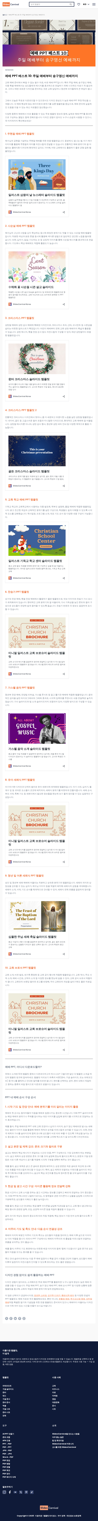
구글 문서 (6, 1399)
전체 (4, 1415)
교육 (54, 1385)
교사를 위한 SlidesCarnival (64, 1447)
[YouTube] (15, 1492)
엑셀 (4, 1405)
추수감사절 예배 (77, 1298)
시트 (54, 1409)
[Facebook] (10, 1492)
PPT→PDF (7, 1444)
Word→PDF (8, 1457)
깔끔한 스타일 (40, 1295)
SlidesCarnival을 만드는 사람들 (65, 1434)
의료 (54, 1392)
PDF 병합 (6, 1463)
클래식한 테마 (67, 1295)
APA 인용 (6, 1440)
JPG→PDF (7, 1450)
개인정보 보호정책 (73, 1515)
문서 (54, 1405)
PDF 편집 (6, 1460)
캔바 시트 (6, 1412)
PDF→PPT (7, 1447)
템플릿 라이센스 (50, 1515)
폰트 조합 (6, 1437)
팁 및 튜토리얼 (58, 1440)
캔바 (4, 1392)
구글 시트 (6, 1409)
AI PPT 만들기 (8, 1434)
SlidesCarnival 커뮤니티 (63, 1444)
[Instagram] (4, 1492)
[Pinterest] (26, 1492)
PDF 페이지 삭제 (9, 1477)
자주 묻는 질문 (58, 1437)
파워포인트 (7, 1385)
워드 (4, 1395)
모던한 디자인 (54, 1295)
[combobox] (51, 4)
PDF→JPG (7, 1453)
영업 (54, 1399)
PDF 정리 (6, 1473)
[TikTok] (32, 1492)
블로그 (5, 15)
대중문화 (55, 1402)
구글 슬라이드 (8, 1389)
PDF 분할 (6, 1467)
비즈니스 (55, 1389)
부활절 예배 (64, 1298)
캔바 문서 (6, 1402)
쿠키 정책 (62, 1515)
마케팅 (55, 1395)
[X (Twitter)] (21, 1492)
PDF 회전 (6, 1470)
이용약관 (39, 1515)
